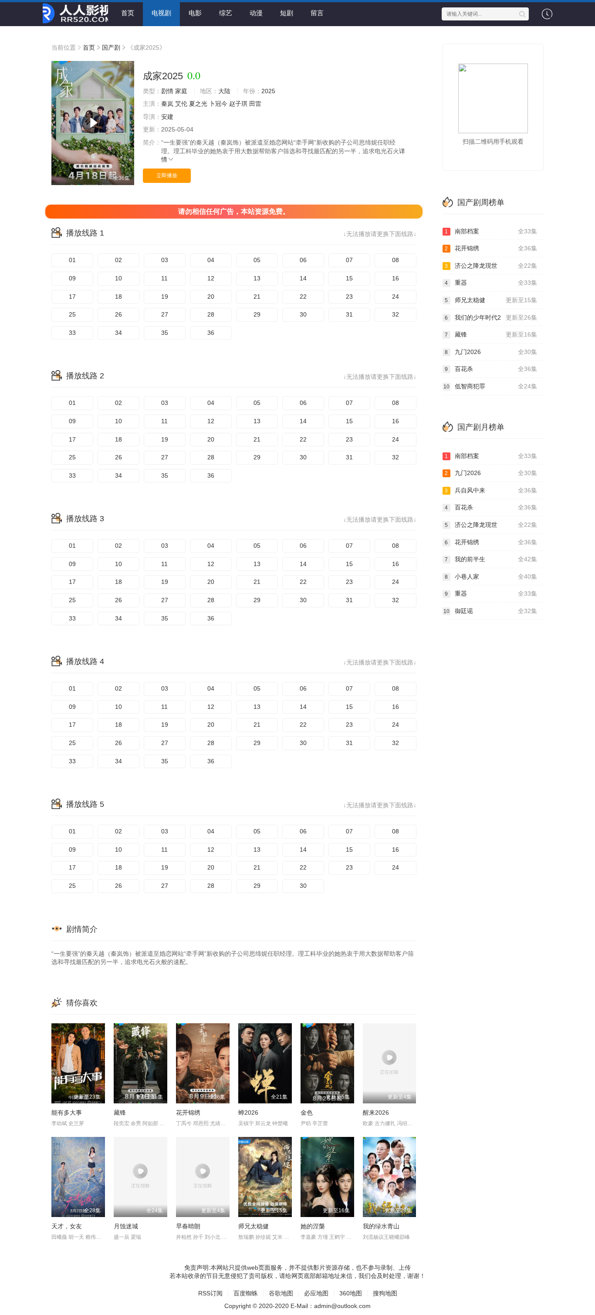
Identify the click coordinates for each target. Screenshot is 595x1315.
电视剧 (161, 13)
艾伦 (181, 103)
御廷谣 (490, 610)
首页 (127, 13)
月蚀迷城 (126, 1226)
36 (210, 332)
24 (395, 296)
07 (349, 259)
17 (72, 296)
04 (210, 259)
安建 (167, 116)
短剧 (286, 13)
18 (118, 296)
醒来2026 (376, 1112)
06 (303, 259)
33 (72, 332)
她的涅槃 (313, 1226)
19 (164, 296)
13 (257, 278)
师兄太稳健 (253, 1226)
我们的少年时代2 (491, 317)
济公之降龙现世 (491, 265)
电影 (195, 13)
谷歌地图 (281, 1293)
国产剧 (111, 47)
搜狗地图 (385, 1293)
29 (257, 314)
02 (118, 259)
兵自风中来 (491, 490)
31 (349, 314)
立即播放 (166, 175)
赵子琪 (238, 103)
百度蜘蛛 (245, 1293)
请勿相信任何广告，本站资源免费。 (234, 211)
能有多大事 (66, 1112)
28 (210, 314)
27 (164, 314)
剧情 (167, 91)
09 (72, 278)
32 (395, 314)
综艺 (225, 13)
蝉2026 (248, 1112)
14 (303, 278)
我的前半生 (491, 559)
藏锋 (120, 1112)
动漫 (256, 13)
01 (72, 259)
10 (118, 278)
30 (303, 314)
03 (164, 259)
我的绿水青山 (381, 1226)
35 (164, 332)
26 (118, 314)
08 (395, 259)
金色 (307, 1112)
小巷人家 (491, 576)
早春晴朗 (188, 1226)
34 (118, 332)
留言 (317, 13)
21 (257, 296)
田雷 (255, 103)
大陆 (224, 91)
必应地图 (316, 1293)
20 (210, 296)
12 (210, 278)
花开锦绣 (188, 1112)
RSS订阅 (210, 1293)
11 (164, 278)
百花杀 (491, 368)
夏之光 (198, 103)
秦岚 (167, 103)
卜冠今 (218, 103)
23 (349, 296)
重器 (491, 282)
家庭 (181, 91)
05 (257, 259)
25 (72, 314)
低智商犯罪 (490, 386)
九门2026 (491, 351)
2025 (268, 91)
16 (395, 278)
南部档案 (491, 231)
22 (303, 296)
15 (349, 278)
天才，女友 (66, 1226)
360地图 (350, 1293)
